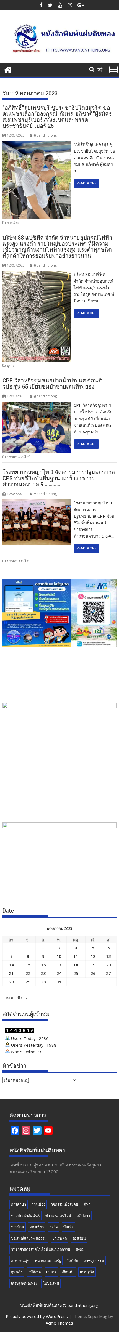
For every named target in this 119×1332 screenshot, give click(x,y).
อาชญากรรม (94, 1260)
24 (58, 973)
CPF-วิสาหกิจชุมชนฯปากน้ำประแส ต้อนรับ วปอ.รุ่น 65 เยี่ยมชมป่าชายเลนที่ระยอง (53, 383)
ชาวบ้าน (17, 1226)
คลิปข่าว (83, 1215)
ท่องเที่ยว (37, 1226)
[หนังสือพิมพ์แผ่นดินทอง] (8, 69)
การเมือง (13, 222)
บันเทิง (68, 1226)
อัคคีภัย (72, 1260)
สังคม (80, 1249)
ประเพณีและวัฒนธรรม (29, 1238)
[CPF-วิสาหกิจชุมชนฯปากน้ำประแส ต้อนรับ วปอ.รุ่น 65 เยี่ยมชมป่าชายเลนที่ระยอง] (36, 405)
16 (43, 964)
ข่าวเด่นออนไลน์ (18, 456)
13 (108, 956)
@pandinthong (45, 135)
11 (75, 956)
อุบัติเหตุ (34, 1271)
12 (92, 956)
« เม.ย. (8, 998)
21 (11, 973)
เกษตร (51, 1271)
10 (58, 956)
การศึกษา (18, 1204)
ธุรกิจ (10, 365)
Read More (86, 183)
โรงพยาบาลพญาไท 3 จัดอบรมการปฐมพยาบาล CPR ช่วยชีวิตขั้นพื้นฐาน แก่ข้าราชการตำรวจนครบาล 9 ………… (58, 478)
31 (58, 982)
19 (92, 964)
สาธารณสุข (20, 1260)
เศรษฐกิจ (87, 1271)
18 (75, 964)
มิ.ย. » (22, 998)
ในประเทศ (51, 1283)
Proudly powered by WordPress (37, 1316)
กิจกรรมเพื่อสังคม (64, 1204)
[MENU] (113, 69)
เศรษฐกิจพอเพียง (24, 1283)
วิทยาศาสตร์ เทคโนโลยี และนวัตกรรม (40, 1249)
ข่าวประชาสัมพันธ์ (25, 1215)
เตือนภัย (68, 1271)
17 (58, 964)
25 (75, 973)
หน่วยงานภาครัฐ (48, 1260)
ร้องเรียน (79, 1238)
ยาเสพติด (59, 1238)
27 (108, 973)
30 (43, 982)
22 (27, 973)
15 (27, 964)
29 (27, 982)
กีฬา (87, 1204)
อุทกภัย (17, 1271)
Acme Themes (59, 1323)
